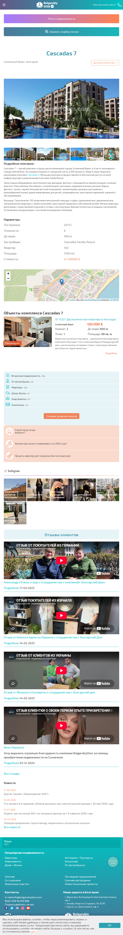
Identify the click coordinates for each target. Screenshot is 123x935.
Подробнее (111, 353)
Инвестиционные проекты (81, 883)
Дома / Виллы (13, 865)
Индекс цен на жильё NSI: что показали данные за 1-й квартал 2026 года (48, 813)
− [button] (8, 278)
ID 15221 (87, 319)
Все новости (12, 827)
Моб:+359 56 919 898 (17, 900)
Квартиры (19, 387)
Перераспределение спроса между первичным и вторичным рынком (47, 822)
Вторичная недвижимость (28, 375)
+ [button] (8, 274)
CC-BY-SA (114, 300)
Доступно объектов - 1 (105, 62)
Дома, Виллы (20, 393)
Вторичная (71, 861)
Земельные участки (17, 883)
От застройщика (22, 381)
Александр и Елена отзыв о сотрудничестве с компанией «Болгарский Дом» (54, 582)
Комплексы (20, 405)
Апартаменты (21, 399)
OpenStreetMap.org (91, 300)
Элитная (10, 876)
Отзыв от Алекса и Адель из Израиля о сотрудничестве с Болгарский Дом (53, 637)
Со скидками (13, 880)
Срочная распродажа (77, 880)
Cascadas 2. (34, 174)
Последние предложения (80, 876)
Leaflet (72, 300)
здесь (33, 931)
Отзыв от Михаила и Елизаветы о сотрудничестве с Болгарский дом (49, 692)
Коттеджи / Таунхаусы (79, 857)
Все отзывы (12, 773)
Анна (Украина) (14, 747)
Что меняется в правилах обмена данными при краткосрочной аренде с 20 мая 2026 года (58, 803)
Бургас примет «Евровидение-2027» (26, 793)
